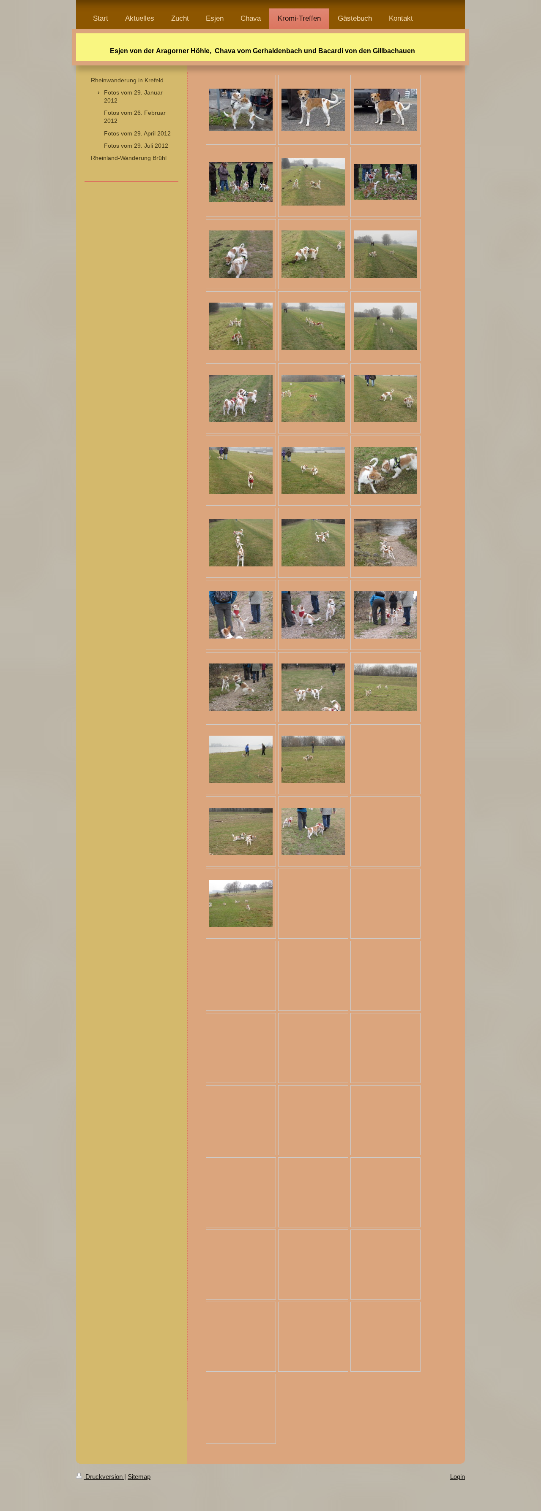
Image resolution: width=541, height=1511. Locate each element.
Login (457, 1476)
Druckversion (104, 1476)
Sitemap (139, 1476)
